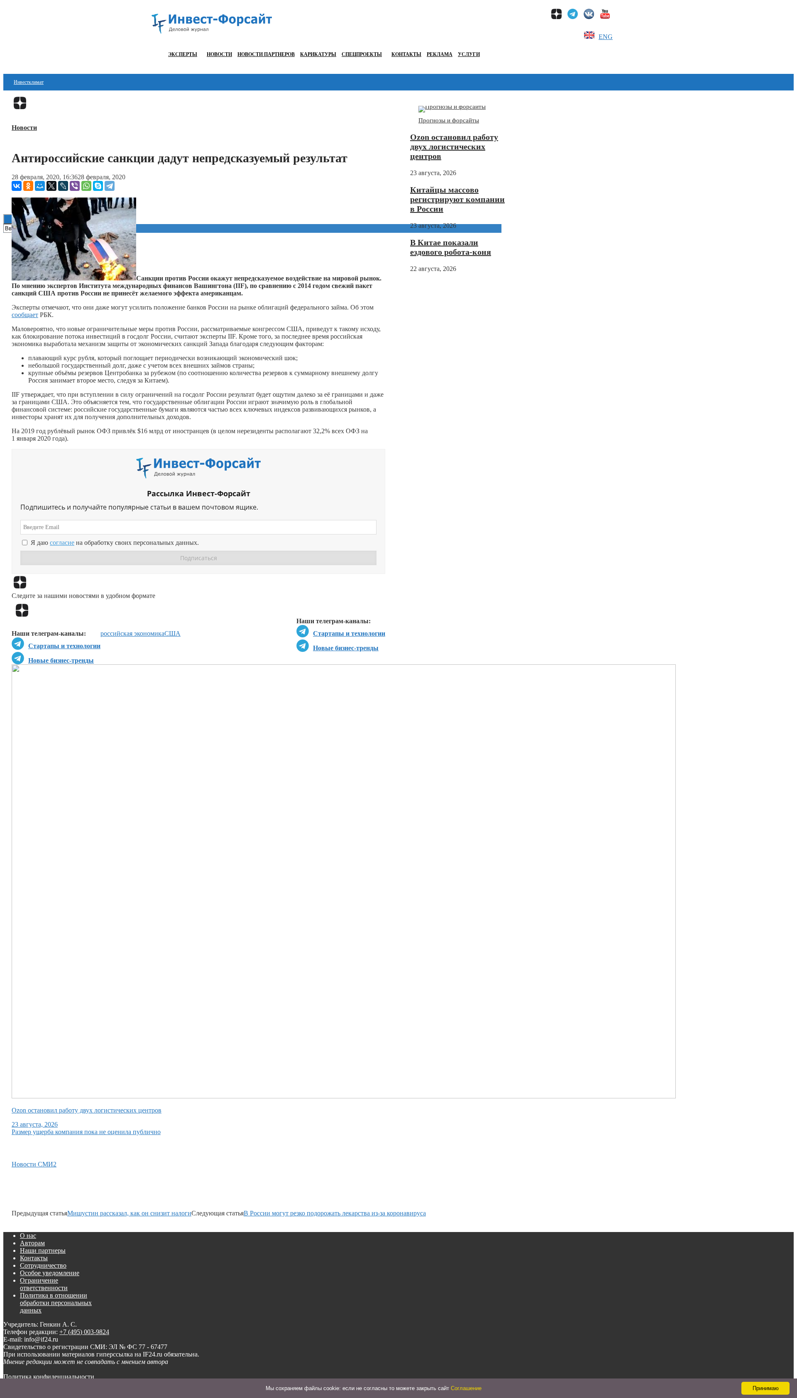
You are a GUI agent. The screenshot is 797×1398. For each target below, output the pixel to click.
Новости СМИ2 (34, 1164)
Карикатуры (318, 54)
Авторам (32, 1243)
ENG (606, 36)
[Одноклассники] (28, 186)
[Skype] (98, 186)
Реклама (439, 54)
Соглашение (466, 1388)
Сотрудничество (43, 1265)
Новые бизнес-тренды (346, 647)
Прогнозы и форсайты (448, 120)
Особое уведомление (49, 1272)
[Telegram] (110, 186)
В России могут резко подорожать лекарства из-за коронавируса (335, 1213)
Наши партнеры (43, 1250)
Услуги (469, 54)
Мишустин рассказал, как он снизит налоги (129, 1213)
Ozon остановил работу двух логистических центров (454, 146)
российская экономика (132, 633)
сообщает (25, 314)
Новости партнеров (266, 54)
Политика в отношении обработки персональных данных (56, 1303)
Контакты (406, 54)
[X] (51, 186)
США (172, 633)
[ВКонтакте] (17, 186)
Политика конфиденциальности (48, 1376)
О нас (28, 1235)
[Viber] (75, 186)
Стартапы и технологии (349, 633)
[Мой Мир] (40, 186)
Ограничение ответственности (44, 1284)
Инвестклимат (29, 82)
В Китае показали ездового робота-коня (450, 247)
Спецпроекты (362, 54)
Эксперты (182, 54)
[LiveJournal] (63, 186)
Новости (219, 54)
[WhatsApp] (86, 186)
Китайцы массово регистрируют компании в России (457, 199)
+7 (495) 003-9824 (84, 1331)
